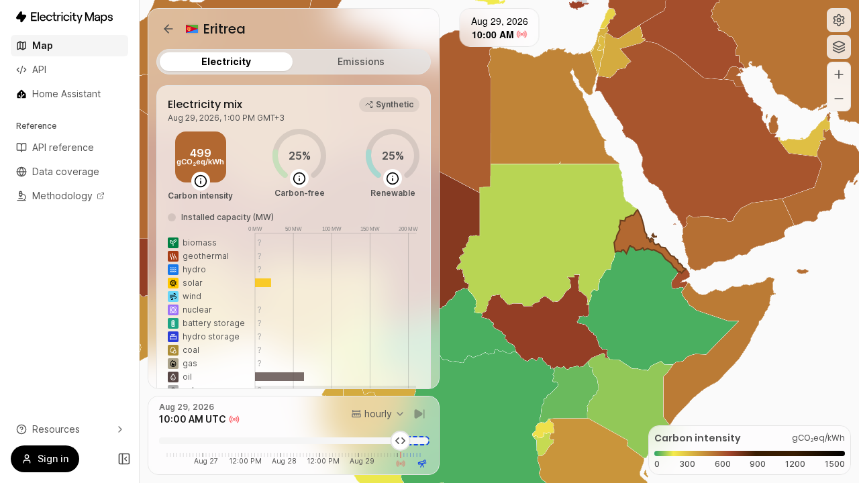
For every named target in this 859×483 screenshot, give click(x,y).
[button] (839, 20)
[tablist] (293, 61)
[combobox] (378, 414)
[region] (499, 241)
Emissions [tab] (361, 61)
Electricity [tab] (226, 61)
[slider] (400, 440)
